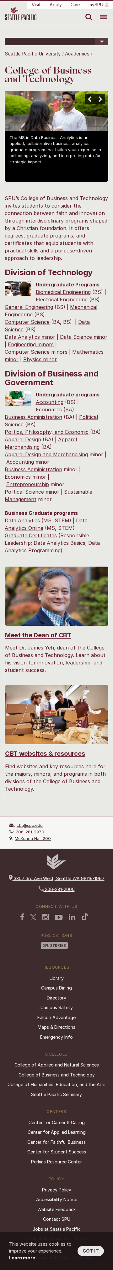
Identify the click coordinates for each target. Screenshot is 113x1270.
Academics (77, 54)
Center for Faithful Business (56, 1142)
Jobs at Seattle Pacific (57, 1229)
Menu (101, 12)
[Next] (100, 99)
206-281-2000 (59, 889)
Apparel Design (23, 439)
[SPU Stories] (54, 946)
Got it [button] (91, 1250)
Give (75, 4)
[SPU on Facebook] (22, 917)
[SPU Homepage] (56, 867)
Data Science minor (83, 337)
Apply (56, 4)
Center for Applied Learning (57, 1132)
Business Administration (33, 417)
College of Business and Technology (57, 1074)
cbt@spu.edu (30, 825)
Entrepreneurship (27, 484)
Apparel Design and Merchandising (46, 454)
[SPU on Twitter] (33, 918)
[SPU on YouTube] (59, 918)
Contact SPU (56, 1219)
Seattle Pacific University (33, 54)
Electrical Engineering (62, 299)
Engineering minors (31, 344)
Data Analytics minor (30, 337)
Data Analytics (22, 520)
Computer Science (27, 322)
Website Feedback (56, 1209)
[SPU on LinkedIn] (72, 918)
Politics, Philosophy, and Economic (47, 432)
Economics (49, 409)
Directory (56, 997)
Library (57, 978)
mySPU (96, 4)
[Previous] (90, 99)
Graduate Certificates (31, 535)
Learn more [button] (22, 1257)
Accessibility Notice (56, 1199)
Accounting (49, 402)
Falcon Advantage (56, 1017)
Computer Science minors (36, 352)
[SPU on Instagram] (45, 918)
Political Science (24, 492)
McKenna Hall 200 (33, 838)
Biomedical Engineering (63, 292)
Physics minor (40, 359)
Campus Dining (56, 987)
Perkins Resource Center (56, 1161)
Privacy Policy (56, 1189)
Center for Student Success (56, 1151)
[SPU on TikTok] (85, 917)
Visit (36, 4)
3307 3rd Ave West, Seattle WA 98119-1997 (59, 878)
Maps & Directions (56, 1027)
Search (87, 12)
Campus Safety (56, 1007)
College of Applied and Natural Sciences (56, 1064)
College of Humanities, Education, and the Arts (56, 1084)
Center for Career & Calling (57, 1122)
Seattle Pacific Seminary (56, 1094)
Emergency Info (56, 1037)
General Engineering (29, 307)
